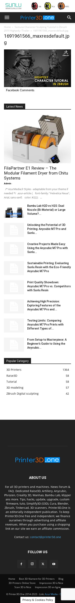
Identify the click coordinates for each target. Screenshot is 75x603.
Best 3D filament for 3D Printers (37, 578)
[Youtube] (54, 564)
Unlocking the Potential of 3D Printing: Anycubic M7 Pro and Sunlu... (46, 228)
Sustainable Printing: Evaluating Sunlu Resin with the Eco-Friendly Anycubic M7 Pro (49, 267)
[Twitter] (43, 564)
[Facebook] (21, 564)
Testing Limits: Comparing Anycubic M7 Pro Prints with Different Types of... (45, 324)
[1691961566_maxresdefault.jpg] (37, 86)
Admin (7, 183)
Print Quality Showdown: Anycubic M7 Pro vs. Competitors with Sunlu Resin (49, 286)
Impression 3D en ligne (48, 587)
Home (7, 27)
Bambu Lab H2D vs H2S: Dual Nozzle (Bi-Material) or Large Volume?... (46, 209)
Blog (60, 578)
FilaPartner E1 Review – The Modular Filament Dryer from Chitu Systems (36, 173)
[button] (6, 17)
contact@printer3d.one (45, 537)
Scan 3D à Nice (22, 587)
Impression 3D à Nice (51, 583)
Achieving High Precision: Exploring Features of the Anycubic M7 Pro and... (44, 305)
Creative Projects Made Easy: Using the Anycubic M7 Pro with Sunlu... (47, 248)
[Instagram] (32, 564)
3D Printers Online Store (22, 583)
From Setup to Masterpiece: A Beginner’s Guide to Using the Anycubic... (47, 343)
